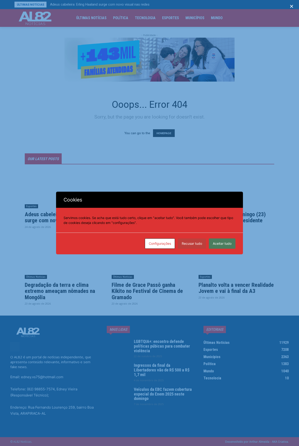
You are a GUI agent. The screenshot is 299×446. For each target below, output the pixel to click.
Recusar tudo (192, 243)
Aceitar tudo (222, 243)
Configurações (160, 243)
